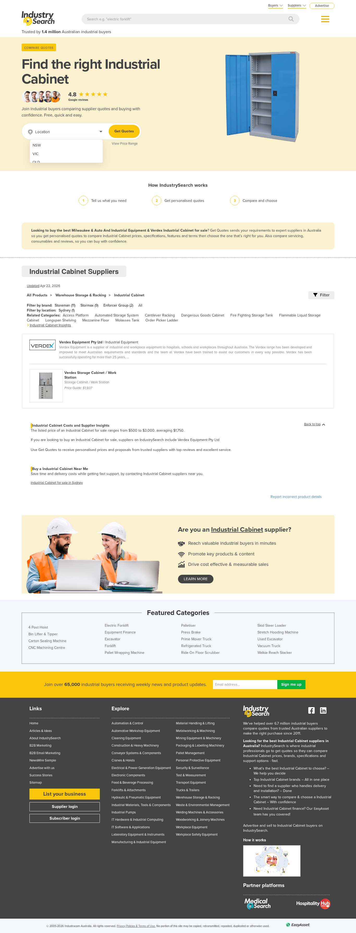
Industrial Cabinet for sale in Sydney (57, 483)
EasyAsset (321, 809)
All (140, 305)
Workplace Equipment (191, 827)
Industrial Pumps (124, 812)
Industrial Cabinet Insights (50, 325)
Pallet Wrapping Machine (124, 652)
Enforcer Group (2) (118, 305)
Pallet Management (190, 753)
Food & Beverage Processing (132, 783)
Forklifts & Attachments (129, 790)
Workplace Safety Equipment (197, 834)
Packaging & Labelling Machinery (200, 745)
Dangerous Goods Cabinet (202, 315)
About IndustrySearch (45, 738)
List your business (64, 794)
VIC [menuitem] (36, 154)
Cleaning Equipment (126, 738)
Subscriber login (65, 818)
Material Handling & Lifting (195, 723)
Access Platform (76, 315)
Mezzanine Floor (95, 320)
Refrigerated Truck (196, 646)
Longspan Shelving (60, 320)
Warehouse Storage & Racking (81, 295)
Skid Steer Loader (271, 625)
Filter (324, 295)
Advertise (322, 6)
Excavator (112, 639)
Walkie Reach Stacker (274, 652)
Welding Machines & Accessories (199, 812)
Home (33, 723)
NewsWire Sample (42, 760)
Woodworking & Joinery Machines (200, 820)
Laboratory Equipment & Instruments (138, 834)
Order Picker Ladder (161, 320)
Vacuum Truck (268, 646)
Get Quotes (124, 131)
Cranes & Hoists (123, 760)
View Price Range (125, 144)
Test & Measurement (191, 775)
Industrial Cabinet (129, 295)
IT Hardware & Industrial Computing (137, 820)
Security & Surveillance (192, 768)
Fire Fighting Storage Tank (251, 315)
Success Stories (40, 775)
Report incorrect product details (296, 497)
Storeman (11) (65, 305)
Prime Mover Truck (196, 639)
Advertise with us (41, 768)
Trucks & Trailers (187, 790)
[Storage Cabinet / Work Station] (78, 366)
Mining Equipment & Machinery (198, 738)
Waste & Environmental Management (203, 805)
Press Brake (191, 632)
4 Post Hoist (38, 627)
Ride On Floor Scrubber (200, 652)
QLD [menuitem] (36, 162)
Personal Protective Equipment (198, 760)
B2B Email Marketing (44, 753)
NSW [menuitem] (37, 145)
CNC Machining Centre (46, 648)
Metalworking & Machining (195, 731)
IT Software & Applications (131, 827)
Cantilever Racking (160, 315)
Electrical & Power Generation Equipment (141, 768)
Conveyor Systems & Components (136, 753)
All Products (37, 295)
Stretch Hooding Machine (277, 632)
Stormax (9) (89, 305)
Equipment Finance (120, 632)
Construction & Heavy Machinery (135, 745)
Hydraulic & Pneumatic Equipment (136, 797)
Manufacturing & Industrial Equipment (139, 842)
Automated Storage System (117, 315)
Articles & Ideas (40, 731)
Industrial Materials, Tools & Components (141, 805)
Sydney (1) (67, 310)
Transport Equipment (191, 783)
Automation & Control (127, 723)
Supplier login (65, 806)
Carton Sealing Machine (47, 641)
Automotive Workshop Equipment (136, 731)
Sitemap (35, 783)
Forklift (110, 646)
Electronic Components (128, 775)
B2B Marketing (40, 745)
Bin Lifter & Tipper (43, 634)
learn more (196, 579)
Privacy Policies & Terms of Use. (136, 926)
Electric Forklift (116, 625)
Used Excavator (270, 639)
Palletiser (188, 625)
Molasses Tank (127, 320)
